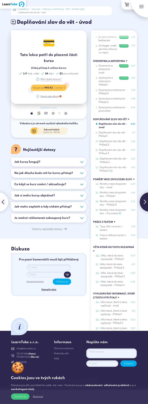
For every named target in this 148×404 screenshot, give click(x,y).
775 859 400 (27, 357)
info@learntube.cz (26, 348)
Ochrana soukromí (63, 348)
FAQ (56, 359)
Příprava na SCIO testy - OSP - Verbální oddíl (63, 9)
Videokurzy (24, 9)
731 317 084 (26, 354)
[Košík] (126, 5)
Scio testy (36, 9)
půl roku (59, 88)
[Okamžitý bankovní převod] (53, 113)
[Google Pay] (39, 113)
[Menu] (139, 8)
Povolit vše (20, 396)
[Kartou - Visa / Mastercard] (46, 113)
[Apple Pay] (32, 113)
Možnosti (38, 396)
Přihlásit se (62, 282)
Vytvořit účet (48, 290)
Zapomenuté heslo (35, 282)
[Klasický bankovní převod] (66, 113)
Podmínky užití (61, 353)
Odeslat (128, 363)
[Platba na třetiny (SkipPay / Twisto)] (59, 113)
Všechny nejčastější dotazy (47, 229)
